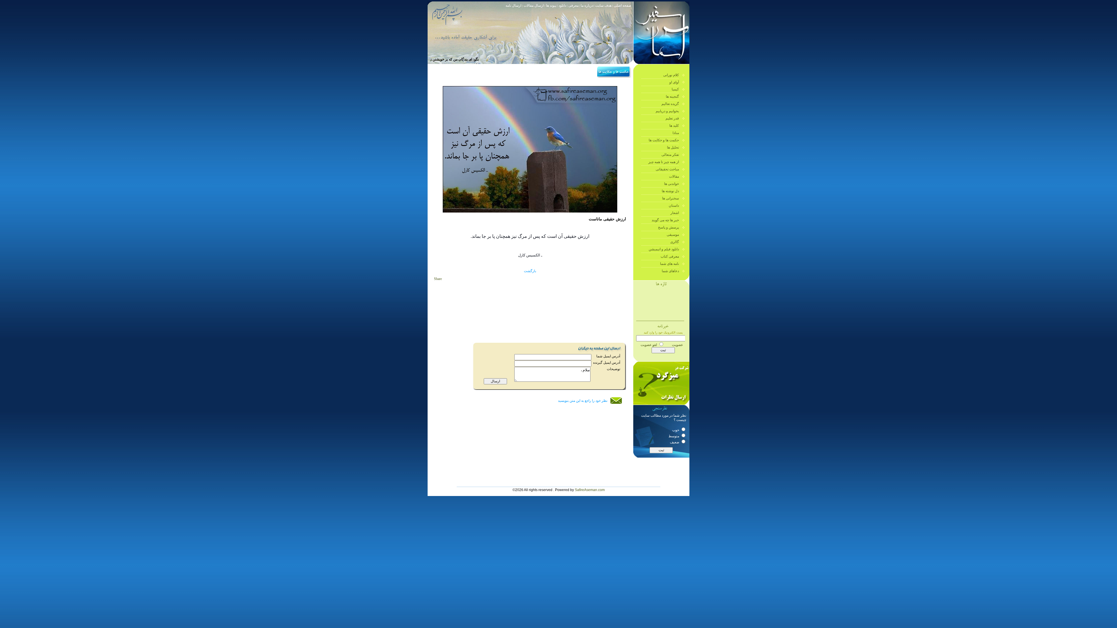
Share (438, 279)
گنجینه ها (672, 96)
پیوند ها (551, 5)
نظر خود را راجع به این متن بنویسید (582, 401)
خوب (676, 430)
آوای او (674, 82)
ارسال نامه (513, 5)
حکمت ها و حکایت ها (664, 140)
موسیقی (673, 235)
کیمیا (675, 89)
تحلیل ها (673, 147)
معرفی (573, 5)
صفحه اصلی (622, 5)
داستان (674, 206)
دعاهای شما (670, 271)
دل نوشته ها (670, 191)
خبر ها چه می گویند (665, 220)
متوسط (674, 436)
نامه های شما (669, 264)
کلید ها (674, 126)
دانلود (562, 5)
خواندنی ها (671, 184)
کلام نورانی (671, 75)
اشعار (674, 213)
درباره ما (587, 5)
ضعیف (675, 442)
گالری (674, 242)
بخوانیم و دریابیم (667, 111)
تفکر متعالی (670, 155)
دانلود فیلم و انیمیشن (664, 249)
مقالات (674, 176)
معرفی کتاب (670, 256)
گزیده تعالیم (670, 104)
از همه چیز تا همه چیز (663, 162)
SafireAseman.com (590, 490)
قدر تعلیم (672, 118)
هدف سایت (603, 5)
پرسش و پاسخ (668, 227)
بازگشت (530, 271)
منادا (676, 133)
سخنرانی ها (670, 198)
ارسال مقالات (533, 5)
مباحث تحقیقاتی (667, 169)
